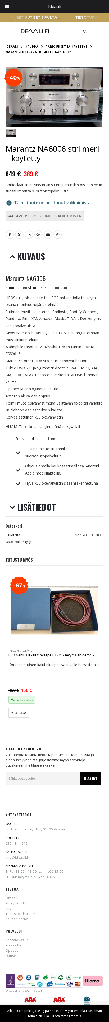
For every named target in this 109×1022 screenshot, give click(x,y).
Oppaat (12, 950)
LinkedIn (29, 234)
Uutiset (11, 956)
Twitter (19, 234)
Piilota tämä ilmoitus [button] (66, 1016)
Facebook (10, 234)
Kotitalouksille (17, 940)
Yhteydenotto (17, 903)
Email (48, 234)
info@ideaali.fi (17, 857)
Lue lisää (20, 713)
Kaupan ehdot (17, 919)
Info (9, 908)
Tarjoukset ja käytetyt (22, 650)
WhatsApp (57, 234)
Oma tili (12, 898)
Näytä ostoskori (89, 535)
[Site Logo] (34, 31)
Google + (38, 234)
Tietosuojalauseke (20, 914)
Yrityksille (13, 945)
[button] (84, 31)
